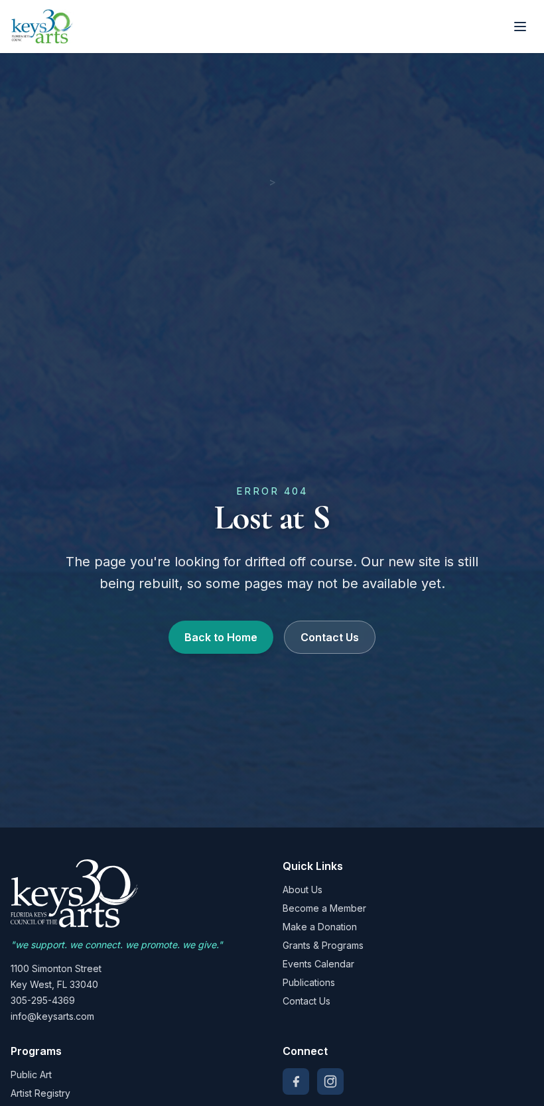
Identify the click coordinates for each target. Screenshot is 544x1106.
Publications (309, 982)
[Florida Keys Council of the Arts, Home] (42, 26)
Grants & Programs (323, 945)
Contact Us (330, 637)
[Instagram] (330, 1081)
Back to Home (220, 637)
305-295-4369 (43, 1000)
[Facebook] (296, 1081)
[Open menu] (520, 26)
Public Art (31, 1074)
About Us (302, 889)
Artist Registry (40, 1093)
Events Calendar (318, 963)
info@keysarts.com (52, 1016)
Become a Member (324, 908)
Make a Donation (320, 926)
